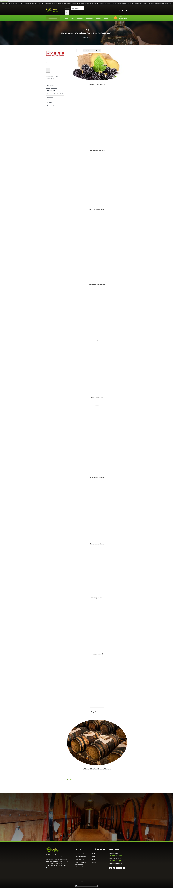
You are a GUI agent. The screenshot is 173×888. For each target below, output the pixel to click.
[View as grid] (96, 50)
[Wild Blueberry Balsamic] (97, 145)
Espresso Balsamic (97, 341)
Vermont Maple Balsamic (97, 477)
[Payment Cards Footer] (86, 885)
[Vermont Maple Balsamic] (97, 472)
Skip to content (4, 1)
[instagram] (114, 868)
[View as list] (99, 50)
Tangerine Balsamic (97, 712)
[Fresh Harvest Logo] (52, 8)
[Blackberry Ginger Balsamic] (97, 79)
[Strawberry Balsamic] (97, 649)
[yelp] (124, 868)
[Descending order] (81, 50)
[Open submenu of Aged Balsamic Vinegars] (63, 76)
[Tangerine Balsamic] (97, 707)
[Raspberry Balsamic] (97, 593)
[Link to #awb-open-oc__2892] (126, 10)
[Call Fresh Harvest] (120, 18)
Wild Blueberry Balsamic (97, 150)
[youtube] (120, 868)
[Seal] (51, 867)
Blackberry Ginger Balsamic (97, 84)
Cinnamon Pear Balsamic (97, 284)
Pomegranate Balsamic (97, 544)
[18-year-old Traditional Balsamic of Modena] (97, 764)
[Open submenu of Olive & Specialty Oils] (63, 88)
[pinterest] (117, 868)
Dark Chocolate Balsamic (97, 209)
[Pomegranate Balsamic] (97, 539)
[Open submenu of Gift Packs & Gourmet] (63, 100)
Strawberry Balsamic (97, 654)
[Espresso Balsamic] (97, 336)
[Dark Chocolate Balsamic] (97, 204)
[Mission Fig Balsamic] (97, 393)
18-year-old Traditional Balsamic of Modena (97, 769)
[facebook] (110, 868)
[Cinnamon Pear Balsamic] (97, 280)
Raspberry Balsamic (97, 598)
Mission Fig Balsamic (97, 398)
